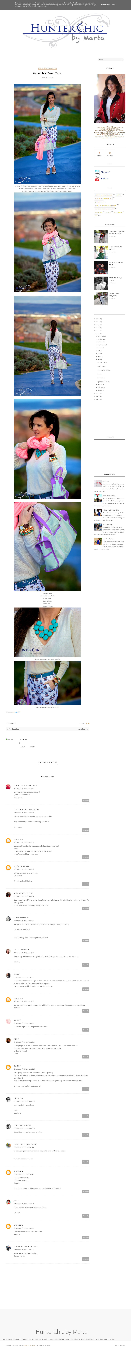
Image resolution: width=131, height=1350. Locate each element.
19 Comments (10, 723)
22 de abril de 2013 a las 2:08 (24, 813)
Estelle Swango (21, 950)
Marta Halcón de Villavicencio (104, 209)
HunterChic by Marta (61, 1331)
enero (100, 390)
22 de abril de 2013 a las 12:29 (24, 1069)
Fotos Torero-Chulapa (109, 496)
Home (23, 747)
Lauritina (18, 1098)
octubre (100, 342)
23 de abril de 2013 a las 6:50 (24, 1228)
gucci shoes (118, 212)
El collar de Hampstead (25, 785)
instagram (110, 155)
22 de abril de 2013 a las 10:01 (24, 1042)
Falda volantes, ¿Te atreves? (115, 248)
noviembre (101, 339)
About (32, 747)
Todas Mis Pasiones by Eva (26, 810)
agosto (100, 348)
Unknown (23, 740)
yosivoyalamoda (22, 917)
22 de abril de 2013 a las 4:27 (24, 869)
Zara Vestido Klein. (108, 539)
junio (99, 353)
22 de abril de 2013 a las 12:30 (24, 1101)
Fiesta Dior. (106, 481)
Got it (114, 5)
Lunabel (17, 1020)
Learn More (105, 5)
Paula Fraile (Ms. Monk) (25, 1144)
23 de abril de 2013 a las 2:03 (24, 1174)
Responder (86, 800)
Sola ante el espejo (23, 893)
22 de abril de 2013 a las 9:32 (24, 1023)
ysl (96, 216)
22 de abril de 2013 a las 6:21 (24, 953)
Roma (99, 374)
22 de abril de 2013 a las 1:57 (24, 788)
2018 (97, 319)
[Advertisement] (109, 418)
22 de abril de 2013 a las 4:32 (24, 896)
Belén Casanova (21, 866)
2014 (97, 330)
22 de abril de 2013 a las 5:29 (24, 921)
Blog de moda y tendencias (103, 195)
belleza (108, 212)
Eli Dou (17, 1066)
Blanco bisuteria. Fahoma (47, 68)
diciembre (101, 336)
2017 (97, 322)
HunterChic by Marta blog (103, 198)
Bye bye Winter (102, 362)
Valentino (98, 212)
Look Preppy (101, 366)
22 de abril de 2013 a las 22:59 (24, 1128)
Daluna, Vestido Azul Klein (111, 510)
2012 (97, 393)
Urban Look (101, 378)
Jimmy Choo (98, 202)
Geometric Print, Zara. (104, 370)
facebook (99, 155)
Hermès (119, 195)
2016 (97, 325)
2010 (97, 399)
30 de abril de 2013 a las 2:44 (24, 1250)
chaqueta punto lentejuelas (114, 294)
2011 (97, 396)
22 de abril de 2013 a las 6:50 (24, 977)
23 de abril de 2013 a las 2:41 (24, 1204)
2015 (97, 327)
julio (99, 351)
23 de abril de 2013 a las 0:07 (24, 1147)
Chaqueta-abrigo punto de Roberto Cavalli (117, 232)
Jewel (16, 1201)
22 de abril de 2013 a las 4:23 (24, 842)
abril (99, 359)
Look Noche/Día (107, 524)
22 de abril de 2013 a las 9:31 (24, 1001)
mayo (99, 356)
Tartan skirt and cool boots (116, 263)
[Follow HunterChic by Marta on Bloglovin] (13, 712)
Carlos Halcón (30, 1345)
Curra (17, 974)
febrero (100, 387)
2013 (97, 333)
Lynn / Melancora (22, 1125)
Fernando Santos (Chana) (26, 1247)
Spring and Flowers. (104, 382)
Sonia (16, 1039)
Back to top (119, 1345)
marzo (100, 384)
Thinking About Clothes (23, 881)
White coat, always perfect (115, 279)
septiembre (101, 345)
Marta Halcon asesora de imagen (105, 205)
